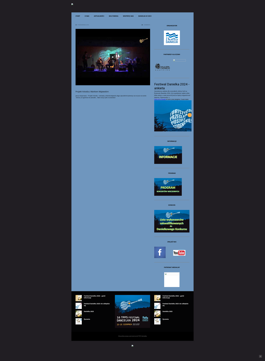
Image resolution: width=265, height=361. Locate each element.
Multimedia (113, 16)
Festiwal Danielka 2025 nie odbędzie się (97, 304)
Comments (146, 25)
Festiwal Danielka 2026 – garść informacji (94, 297)
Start (78, 16)
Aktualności (99, 16)
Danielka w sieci (145, 16)
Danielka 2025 (89, 311)
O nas (87, 16)
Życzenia (87, 319)
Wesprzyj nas (128, 16)
